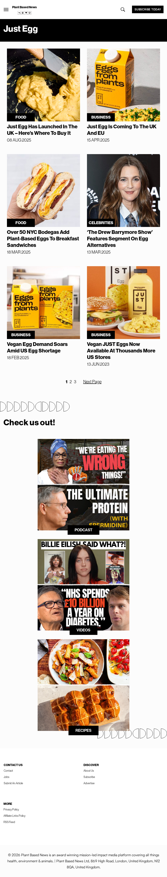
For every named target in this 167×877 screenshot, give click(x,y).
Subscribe (89, 777)
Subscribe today (148, 9)
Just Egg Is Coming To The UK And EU (122, 129)
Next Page (92, 381)
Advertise (89, 783)
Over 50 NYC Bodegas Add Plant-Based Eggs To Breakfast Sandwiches (43, 238)
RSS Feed (9, 822)
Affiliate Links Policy (14, 815)
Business (101, 117)
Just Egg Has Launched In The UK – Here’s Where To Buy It (42, 129)
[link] (25, 13)
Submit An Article (13, 783)
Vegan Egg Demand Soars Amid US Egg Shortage (37, 347)
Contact (8, 770)
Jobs (6, 777)
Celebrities (101, 222)
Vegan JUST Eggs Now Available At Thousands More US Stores (121, 350)
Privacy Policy (11, 809)
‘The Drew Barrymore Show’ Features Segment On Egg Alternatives (120, 238)
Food (20, 117)
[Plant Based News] (6, 9)
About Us (89, 770)
